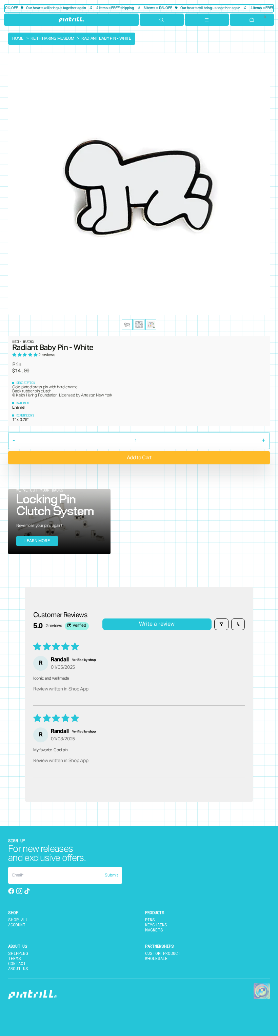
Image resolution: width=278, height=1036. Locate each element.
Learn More (37, 541)
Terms (14, 958)
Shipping (18, 953)
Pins (150, 919)
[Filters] (221, 624)
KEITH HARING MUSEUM (52, 39)
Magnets (154, 929)
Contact (17, 963)
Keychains (156, 924)
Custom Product (162, 953)
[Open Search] (162, 20)
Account (16, 924)
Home (17, 39)
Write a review (157, 624)
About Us (18, 968)
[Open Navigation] (207, 20)
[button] (25, 355)
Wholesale (156, 958)
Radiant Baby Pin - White (106, 39)
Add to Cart (139, 457)
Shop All (18, 919)
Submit (111, 875)
